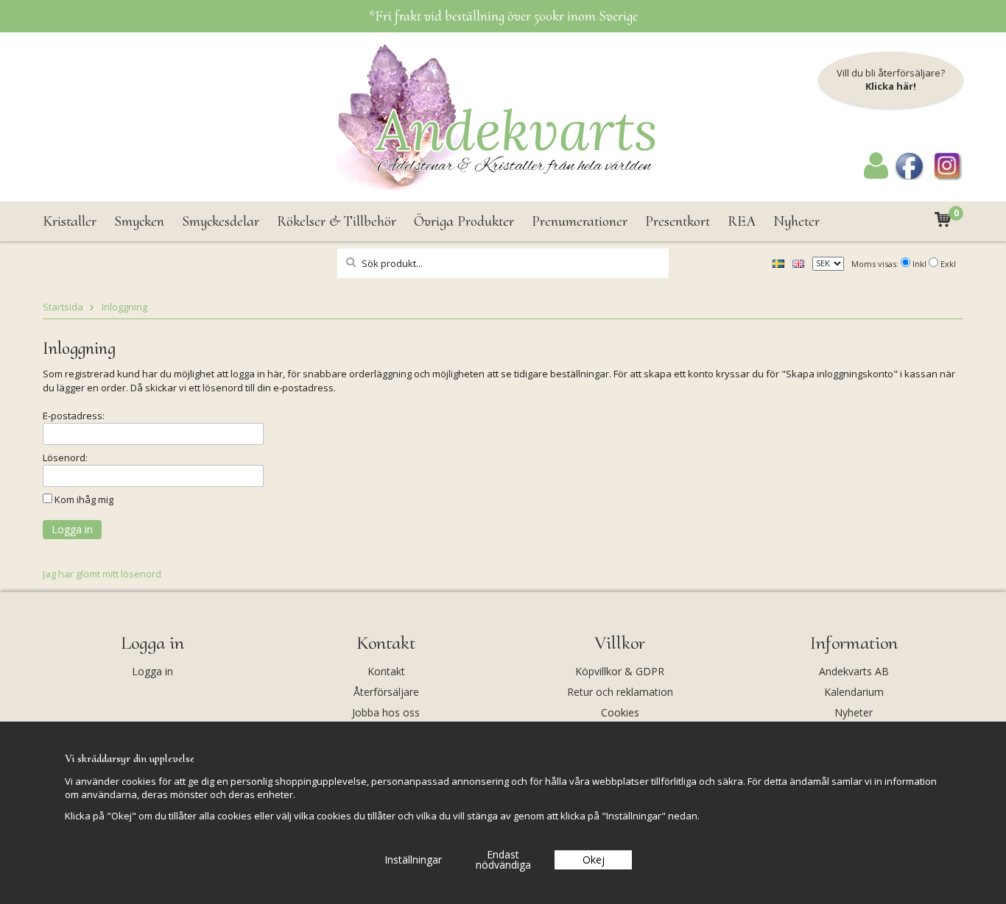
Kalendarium (854, 692)
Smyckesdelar (220, 221)
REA (742, 221)
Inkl (919, 263)
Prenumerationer (579, 221)
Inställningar (413, 859)
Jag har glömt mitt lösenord (102, 573)
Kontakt (386, 671)
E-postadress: (74, 415)
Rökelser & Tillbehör (336, 221)
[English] (798, 262)
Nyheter (796, 221)
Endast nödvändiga (503, 859)
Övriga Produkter (464, 221)
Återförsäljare (386, 692)
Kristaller (69, 221)
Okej (594, 859)
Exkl (948, 263)
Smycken (139, 221)
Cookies (620, 712)
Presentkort (677, 221)
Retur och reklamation (620, 692)
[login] (876, 175)
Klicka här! (890, 86)
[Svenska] (778, 262)
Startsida (63, 306)
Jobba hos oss (386, 712)
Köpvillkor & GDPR (619, 671)
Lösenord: (65, 457)
